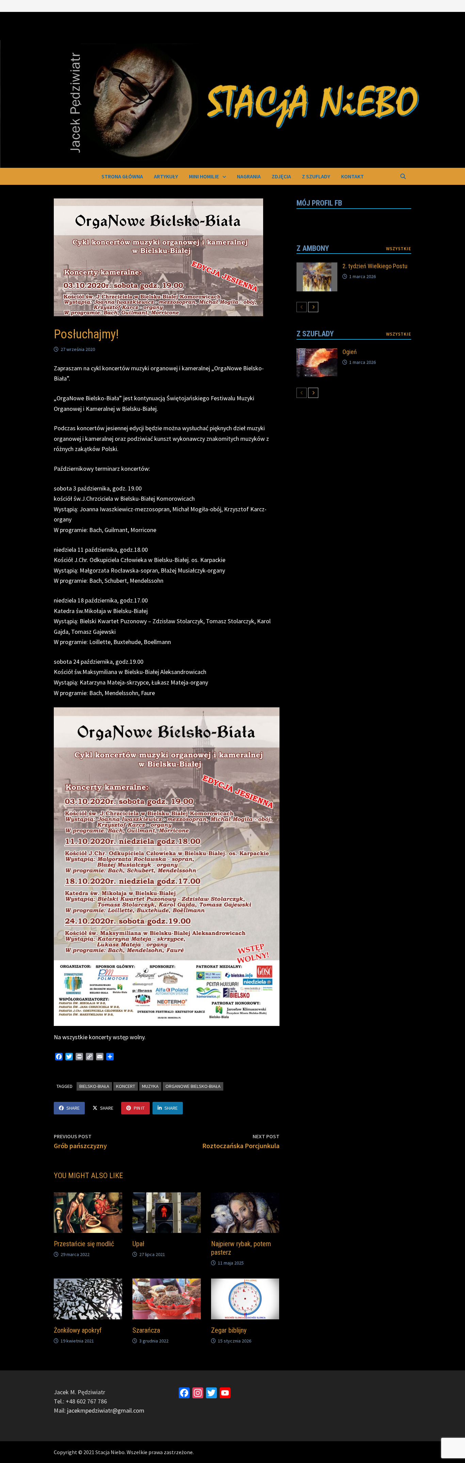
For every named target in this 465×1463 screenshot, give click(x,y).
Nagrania (249, 176)
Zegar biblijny (228, 1330)
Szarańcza (146, 1330)
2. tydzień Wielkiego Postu (374, 266)
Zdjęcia (281, 176)
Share (73, 1108)
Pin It (139, 1108)
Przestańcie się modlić (84, 1244)
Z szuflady (316, 176)
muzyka (150, 1086)
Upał (138, 1244)
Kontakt (352, 176)
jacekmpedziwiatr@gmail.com (105, 1410)
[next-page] (313, 307)
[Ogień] (316, 353)
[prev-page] (301, 307)
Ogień (349, 351)
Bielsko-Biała (94, 1086)
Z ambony (312, 248)
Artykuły (166, 176)
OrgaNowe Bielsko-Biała (193, 1086)
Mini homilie (204, 176)
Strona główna (122, 176)
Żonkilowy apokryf (78, 1330)
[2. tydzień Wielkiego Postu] (316, 267)
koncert (125, 1086)
